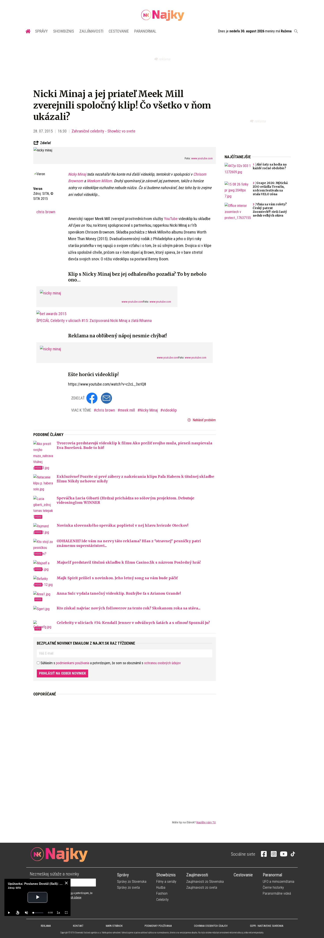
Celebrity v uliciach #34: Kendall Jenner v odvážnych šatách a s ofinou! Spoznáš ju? (133, 622)
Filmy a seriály (166, 881)
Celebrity (162, 900)
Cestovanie (119, 31)
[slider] (38, 912)
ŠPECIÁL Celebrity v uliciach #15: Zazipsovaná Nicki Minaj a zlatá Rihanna (94, 320)
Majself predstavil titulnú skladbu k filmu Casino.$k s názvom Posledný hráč (129, 562)
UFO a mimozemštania (278, 881)
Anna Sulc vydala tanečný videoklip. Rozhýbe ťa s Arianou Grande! (119, 593)
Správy (41, 31)
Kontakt (78, 925)
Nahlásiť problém (204, 420)
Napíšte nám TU (206, 822)
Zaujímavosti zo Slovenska (205, 881)
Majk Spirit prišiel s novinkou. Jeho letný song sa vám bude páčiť (117, 578)
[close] (66, 883)
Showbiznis (63, 31)
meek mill (128, 410)
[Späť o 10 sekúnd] (17, 912)
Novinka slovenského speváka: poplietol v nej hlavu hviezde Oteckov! (122, 525)
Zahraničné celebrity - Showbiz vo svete (103, 131)
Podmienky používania (158, 925)
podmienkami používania (72, 663)
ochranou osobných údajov (162, 663)
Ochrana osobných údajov (211, 925)
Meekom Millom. (100, 180)
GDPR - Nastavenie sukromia (266, 925)
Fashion (162, 893)
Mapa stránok (114, 925)
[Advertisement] (124, 754)
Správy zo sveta (128, 887)
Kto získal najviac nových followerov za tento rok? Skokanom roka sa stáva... (128, 608)
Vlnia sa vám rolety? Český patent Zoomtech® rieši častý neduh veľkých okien (270, 209)
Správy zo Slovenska (131, 881)
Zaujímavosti (91, 31)
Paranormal (145, 31)
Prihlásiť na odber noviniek (62, 673)
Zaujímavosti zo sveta (201, 887)
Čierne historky (273, 887)
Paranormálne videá (277, 893)
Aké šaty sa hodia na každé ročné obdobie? (270, 166)
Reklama (46, 925)
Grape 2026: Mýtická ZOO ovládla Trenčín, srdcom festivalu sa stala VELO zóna (270, 188)
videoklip (170, 410)
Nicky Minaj (77, 174)
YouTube (171, 218)
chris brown (45, 212)
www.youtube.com (202, 158)
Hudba (160, 887)
